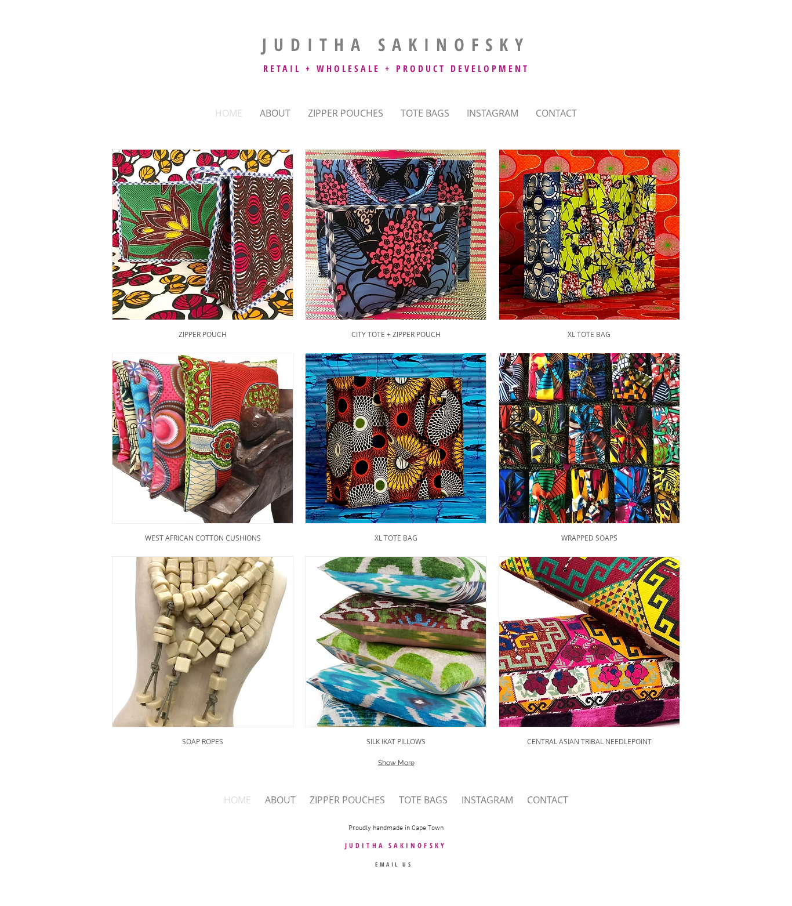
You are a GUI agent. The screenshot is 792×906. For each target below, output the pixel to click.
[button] (202, 245)
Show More (396, 763)
